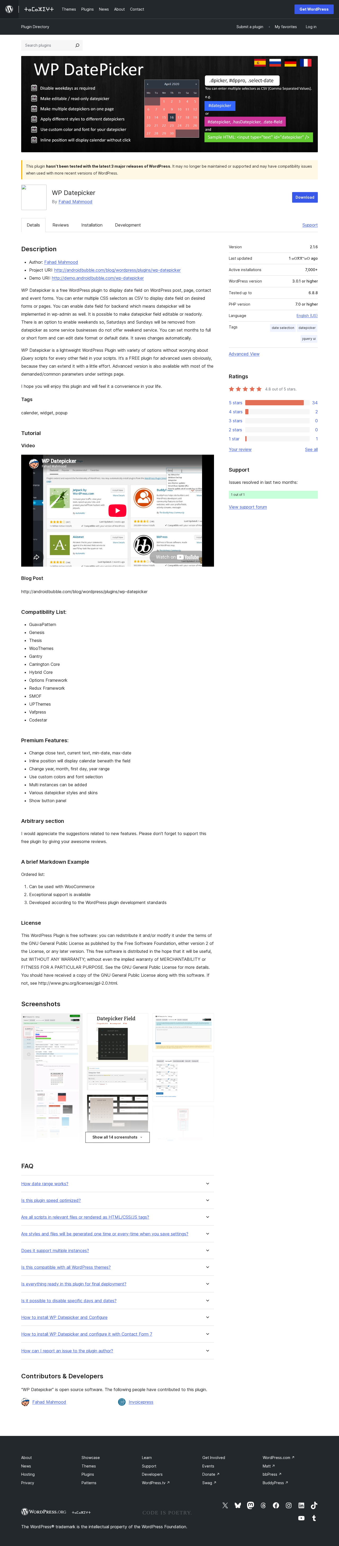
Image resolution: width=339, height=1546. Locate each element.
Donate (211, 1474)
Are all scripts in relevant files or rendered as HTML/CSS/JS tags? (85, 1217)
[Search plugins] (77, 45)
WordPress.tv (156, 1482)
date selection (283, 328)
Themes (89, 1466)
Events (208, 1466)
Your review (240, 449)
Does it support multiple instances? (55, 1250)
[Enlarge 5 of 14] (141, 1073)
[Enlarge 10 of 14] (206, 1020)
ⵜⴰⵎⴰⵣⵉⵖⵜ (81, 1512)
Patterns (89, 1482)
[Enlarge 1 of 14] (75, 1020)
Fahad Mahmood (75, 201)
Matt (269, 1466)
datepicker (307, 328)
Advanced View (244, 354)
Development (128, 225)
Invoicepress (141, 1402)
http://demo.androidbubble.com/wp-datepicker (98, 278)
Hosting (28, 1474)
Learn (147, 1457)
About (26, 1457)
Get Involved (213, 1457)
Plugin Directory (35, 26)
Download (305, 197)
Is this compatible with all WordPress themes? (66, 1267)
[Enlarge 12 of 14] (206, 1113)
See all (311, 449)
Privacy (27, 1482)
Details (33, 225)
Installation (91, 225)
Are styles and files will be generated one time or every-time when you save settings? (104, 1233)
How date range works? (44, 1183)
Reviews (60, 225)
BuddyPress (275, 1482)
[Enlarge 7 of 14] (141, 1143)
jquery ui (309, 339)
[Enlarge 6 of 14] (141, 1101)
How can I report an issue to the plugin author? (67, 1350)
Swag (209, 1482)
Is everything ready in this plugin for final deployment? (73, 1284)
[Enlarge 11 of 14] (206, 1063)
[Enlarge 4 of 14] (141, 1020)
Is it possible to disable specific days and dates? (69, 1300)
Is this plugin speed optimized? (51, 1200)
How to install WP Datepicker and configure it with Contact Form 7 (86, 1334)
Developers (152, 1474)
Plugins (88, 1474)
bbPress (272, 1474)
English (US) (307, 315)
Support (310, 225)
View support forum (248, 507)
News (26, 1466)
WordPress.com (279, 1457)
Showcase (91, 1457)
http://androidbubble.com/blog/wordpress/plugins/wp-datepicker (117, 270)
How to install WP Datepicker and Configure (64, 1317)
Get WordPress (314, 9)
